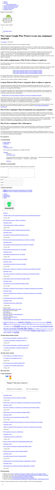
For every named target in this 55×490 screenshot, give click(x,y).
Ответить (5, 152)
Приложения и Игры (11, 4)
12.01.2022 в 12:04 (7, 147)
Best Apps (29, 324)
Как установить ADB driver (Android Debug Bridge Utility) (17, 446)
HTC (38, 328)
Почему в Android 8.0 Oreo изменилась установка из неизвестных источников (22, 293)
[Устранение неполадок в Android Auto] (13, 298)
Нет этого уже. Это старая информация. (13, 314)
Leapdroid (49, 328)
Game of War (11, 326)
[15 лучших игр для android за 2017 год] (13, 355)
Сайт (2, 185)
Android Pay (38, 322)
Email (2, 182)
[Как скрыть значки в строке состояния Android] (15, 451)
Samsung (28, 330)
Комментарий (4, 177)
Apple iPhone (9, 324)
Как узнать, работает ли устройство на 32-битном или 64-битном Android (21, 273)
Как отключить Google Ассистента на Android (14, 264)
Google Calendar (29, 326)
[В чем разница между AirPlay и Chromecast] (14, 220)
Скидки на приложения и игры (11, 5)
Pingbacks (6, 143)
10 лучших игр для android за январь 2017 (13, 365)
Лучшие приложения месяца (10, 7)
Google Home (36, 326)
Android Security (43, 322)
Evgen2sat (4, 42)
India (43, 328)
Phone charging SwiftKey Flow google (12, 309)
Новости (5, 3)
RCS (25, 330)
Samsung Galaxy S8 (49, 330)
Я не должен (6, 311)
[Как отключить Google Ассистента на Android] (15, 259)
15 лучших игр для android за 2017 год (12, 358)
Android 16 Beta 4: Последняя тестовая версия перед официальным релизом (21, 215)
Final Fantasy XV (49, 324)
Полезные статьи (7, 9)
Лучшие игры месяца (8, 8)
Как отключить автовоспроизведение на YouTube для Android (18, 244)
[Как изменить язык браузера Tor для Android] (14, 249)
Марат (5, 146)
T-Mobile (9, 332)
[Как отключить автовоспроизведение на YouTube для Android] (19, 239)
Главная (5, 1)
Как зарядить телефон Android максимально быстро (16, 235)
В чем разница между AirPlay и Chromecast (13, 225)
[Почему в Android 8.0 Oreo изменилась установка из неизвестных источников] (23, 288)
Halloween (34, 328)
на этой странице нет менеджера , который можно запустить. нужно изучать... (22, 319)
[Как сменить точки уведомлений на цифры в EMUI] (16, 278)
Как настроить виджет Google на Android (22, 476)
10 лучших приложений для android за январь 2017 (15, 347)
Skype (5, 332)
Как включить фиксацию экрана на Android (23, 477)
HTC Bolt (40, 328)
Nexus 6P (21, 330)
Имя (2, 179)
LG (52, 328)
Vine (12, 332)
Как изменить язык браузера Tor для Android (14, 254)
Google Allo (23, 326)
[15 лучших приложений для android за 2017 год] (15, 338)
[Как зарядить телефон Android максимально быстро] (16, 230)
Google (17, 326)
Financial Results (6, 326)
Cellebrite (34, 324)
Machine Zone (7, 330)
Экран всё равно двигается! (10, 317)
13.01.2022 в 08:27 (10, 155)
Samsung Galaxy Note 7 (38, 330)
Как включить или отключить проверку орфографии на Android (19, 465)
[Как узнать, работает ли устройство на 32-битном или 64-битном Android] (22, 269)
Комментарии (7, 142)
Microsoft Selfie (12, 330)
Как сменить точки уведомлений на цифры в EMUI (16, 283)
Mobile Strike (17, 330)
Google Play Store (25, 328)
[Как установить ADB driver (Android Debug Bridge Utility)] (18, 441)
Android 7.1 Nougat (24, 322)
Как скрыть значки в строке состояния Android (14, 456)
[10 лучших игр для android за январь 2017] (14, 363)
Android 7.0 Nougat (8, 322)
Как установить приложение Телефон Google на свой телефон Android (28, 473)
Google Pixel (44, 326)
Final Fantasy (44, 324)
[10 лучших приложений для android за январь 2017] (16, 345)
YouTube (16, 332)
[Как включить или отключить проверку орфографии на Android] (19, 461)
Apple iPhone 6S (14, 324)
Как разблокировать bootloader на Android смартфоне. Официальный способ (30, 479)
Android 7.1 (16, 322)
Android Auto (33, 322)
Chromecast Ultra (39, 324)
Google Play (13, 328)
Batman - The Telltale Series (22, 324)
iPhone (46, 328)
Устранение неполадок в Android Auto (12, 303)
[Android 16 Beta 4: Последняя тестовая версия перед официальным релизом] (9, 210)
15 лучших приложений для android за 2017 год (15, 340)
